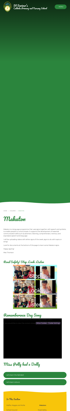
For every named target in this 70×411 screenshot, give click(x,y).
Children (13, 210)
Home (5, 210)
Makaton (21, 210)
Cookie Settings (54, 323)
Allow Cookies (42, 323)
